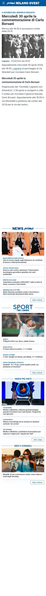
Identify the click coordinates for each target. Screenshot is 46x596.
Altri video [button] (38, 440)
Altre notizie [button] (37, 300)
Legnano (17, 68)
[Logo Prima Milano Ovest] (23, 3)
